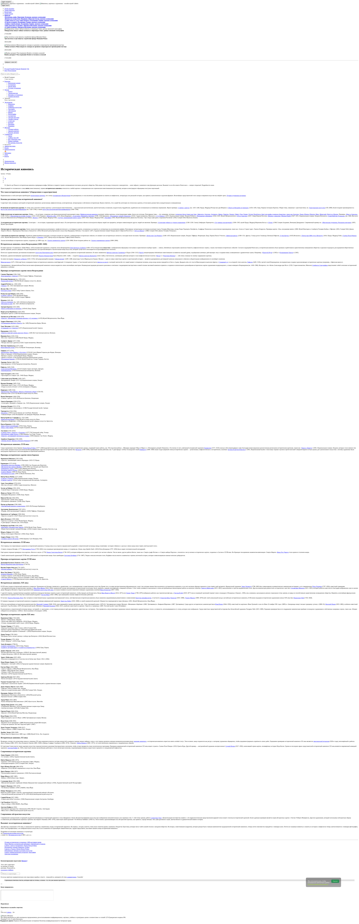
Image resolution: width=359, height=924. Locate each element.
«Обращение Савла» (7, 468)
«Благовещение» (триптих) (9, 276)
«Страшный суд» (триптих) (9, 328)
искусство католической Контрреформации (56, 209)
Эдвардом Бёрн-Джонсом (168, 598)
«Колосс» (35, 217)
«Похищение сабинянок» (204, 216)
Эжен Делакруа (246, 586)
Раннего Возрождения (46, 256)
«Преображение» (6, 370)
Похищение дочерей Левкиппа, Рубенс (17, 847)
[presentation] (181, 180)
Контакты (19, 919)
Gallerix (9, 912)
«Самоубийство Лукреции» (336, 216)
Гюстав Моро (45, 594)
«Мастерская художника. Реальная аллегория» (336, 222)
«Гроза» (270, 222)
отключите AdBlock (7, 870)
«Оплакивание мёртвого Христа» (11, 323)
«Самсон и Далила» (7, 478)
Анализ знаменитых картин (56, 240)
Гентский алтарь (6, 290)
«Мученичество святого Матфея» (11, 467)
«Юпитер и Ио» (51, 216)
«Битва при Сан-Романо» (154, 235)
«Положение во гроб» (8, 473)
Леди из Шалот (139, 231)
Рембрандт (142, 449)
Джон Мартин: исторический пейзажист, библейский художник (24, 844)
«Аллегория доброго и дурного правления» (171, 222)
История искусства (15, 835)
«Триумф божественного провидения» (13, 506)
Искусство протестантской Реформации (13, 209)
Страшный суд (223, 262)
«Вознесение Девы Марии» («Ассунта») (13, 352)
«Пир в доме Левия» (7, 427)
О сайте (13, 919)
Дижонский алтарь (7, 281)
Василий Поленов (49, 606)
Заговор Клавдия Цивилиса (237, 449)
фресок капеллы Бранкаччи (88, 256)
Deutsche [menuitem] (23, 69)
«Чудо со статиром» (7, 302)
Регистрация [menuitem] (12, 70)
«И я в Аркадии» (242, 216)
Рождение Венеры (169, 256)
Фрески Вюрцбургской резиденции (12, 564)
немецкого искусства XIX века (43, 590)
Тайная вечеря (59, 259)
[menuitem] (28, 69)
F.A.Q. (8, 919)
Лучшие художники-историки (236, 195)
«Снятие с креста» (184, 208)
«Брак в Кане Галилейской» (10, 426)
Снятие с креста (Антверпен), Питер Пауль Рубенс (20, 845)
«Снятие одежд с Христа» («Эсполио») (13, 432)
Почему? (24, 861)
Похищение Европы (7, 359)
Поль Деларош (317, 586)
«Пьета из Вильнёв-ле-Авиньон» (238, 208)
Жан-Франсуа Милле (108, 593)
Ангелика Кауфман (70, 555)
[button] (9, 8)
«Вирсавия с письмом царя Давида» (12, 527)
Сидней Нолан (230, 746)
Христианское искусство (317, 208)
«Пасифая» (107, 217)
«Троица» (4, 286)
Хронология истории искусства (13, 833)
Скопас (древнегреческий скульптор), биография (20, 852)
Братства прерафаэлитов (143, 598)
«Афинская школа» (231, 235)
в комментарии (71, 877)
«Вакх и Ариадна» (352, 214)
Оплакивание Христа (286, 252)
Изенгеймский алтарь (8, 347)
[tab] (4, 177)
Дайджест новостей (10, 62)
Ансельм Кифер (12, 748)
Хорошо (335, 881)
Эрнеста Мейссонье (207, 588)
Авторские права (65, 921)
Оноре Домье (130, 593)
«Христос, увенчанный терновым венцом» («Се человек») (19, 318)
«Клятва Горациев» (7, 574)
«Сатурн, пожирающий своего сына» (69, 217)
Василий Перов (331, 604)
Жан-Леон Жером (39, 588)
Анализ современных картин (100, 240)
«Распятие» (4, 413)
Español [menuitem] (12, 69)
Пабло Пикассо (82, 743)
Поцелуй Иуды (267, 252)
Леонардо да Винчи (20, 259)
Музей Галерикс (9, 78)
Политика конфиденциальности (49, 921)
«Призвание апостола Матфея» (11, 465)
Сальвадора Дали (156, 818)
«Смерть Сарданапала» (8, 646)
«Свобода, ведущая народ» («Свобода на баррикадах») (18, 647)
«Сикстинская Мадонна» (9, 369)
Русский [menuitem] (7, 69)
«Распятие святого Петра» (9, 470)
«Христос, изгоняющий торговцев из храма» (15, 436)
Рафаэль (250, 262)
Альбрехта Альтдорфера (320, 265)
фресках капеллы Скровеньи (116, 252)
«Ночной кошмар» (7, 569)
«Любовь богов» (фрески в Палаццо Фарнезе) (15, 441)
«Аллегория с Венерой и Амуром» (83, 216)
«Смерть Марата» (6, 579)
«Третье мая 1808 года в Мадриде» (312, 235)
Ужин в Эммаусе (306, 448)
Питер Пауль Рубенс (29, 448)
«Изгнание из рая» (7, 303)
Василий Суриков (42, 604)
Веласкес (79, 449)
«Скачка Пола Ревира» (349, 235)
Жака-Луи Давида (283, 552)
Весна (158, 256)
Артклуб (9, 99)
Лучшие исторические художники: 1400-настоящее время (22, 842)
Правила (17, 921)
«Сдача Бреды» (284, 235)
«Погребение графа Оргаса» (10, 434)
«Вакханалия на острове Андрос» (21, 216)
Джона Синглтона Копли (54, 552)
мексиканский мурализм (321, 741)
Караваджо (207, 448)
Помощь (3, 919)
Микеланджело (5, 262)
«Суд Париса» (160, 216)
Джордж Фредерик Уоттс (15, 598)
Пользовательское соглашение (29, 921)
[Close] (19, 74)
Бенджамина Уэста (29, 549)
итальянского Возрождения (61, 195)
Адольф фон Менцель (297, 588)
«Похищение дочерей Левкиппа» (120, 216)
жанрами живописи (140, 741)
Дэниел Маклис (190, 598)
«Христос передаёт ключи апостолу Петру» (15, 333)
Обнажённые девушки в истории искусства (18, 850)
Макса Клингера (105, 590)
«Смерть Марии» (6, 472)
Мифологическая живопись (89, 214)
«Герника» (40, 237)
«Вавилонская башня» (8, 419)
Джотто (141, 252)
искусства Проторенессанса (44, 252)
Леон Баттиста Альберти (78, 248)
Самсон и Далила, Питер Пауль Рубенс (16, 849)
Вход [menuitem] (6, 70)
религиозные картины (38, 195)
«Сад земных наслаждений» (223, 222)
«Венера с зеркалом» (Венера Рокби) (279, 216)
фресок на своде (102, 262)
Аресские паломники (11, 854)
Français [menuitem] (17, 69)
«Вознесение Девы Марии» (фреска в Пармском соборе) (19, 391)
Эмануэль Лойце (65, 601)
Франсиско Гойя (299, 598)
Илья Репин (219, 604)
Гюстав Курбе (178, 593)
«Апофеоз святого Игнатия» (10, 538)
